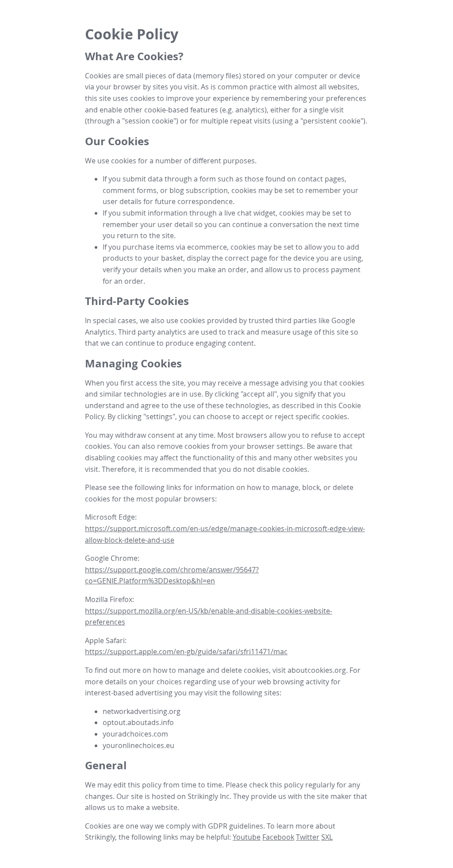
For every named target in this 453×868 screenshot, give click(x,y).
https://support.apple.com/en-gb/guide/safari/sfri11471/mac (186, 651)
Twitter (307, 837)
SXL (327, 837)
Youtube (247, 837)
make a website (151, 807)
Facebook (278, 837)
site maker (334, 796)
